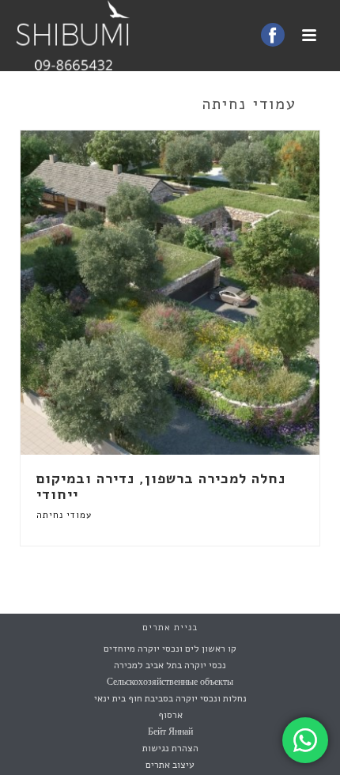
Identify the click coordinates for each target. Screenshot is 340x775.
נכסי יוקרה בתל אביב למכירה (170, 665)
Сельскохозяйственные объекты (170, 681)
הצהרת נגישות (170, 748)
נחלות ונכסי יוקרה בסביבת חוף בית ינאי (170, 698)
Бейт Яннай (170, 731)
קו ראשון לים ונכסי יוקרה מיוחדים (170, 648)
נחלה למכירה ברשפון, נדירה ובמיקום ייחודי (160, 486)
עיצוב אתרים (170, 764)
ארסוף (170, 715)
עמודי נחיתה (64, 515)
